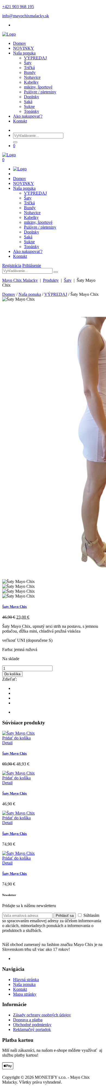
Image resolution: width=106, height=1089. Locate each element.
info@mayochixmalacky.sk (25, 15)
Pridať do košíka (16, 738)
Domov (19, 43)
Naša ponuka (24, 53)
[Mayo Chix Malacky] (9, 34)
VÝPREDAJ (35, 58)
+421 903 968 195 (18, 6)
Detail (7, 743)
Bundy (30, 72)
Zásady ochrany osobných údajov (42, 1015)
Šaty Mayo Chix (14, 607)
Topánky (31, 111)
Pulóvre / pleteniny (40, 92)
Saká (28, 101)
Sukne (29, 106)
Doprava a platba (27, 1019)
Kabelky (31, 82)
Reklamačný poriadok (32, 1029)
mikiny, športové (38, 87)
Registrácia (11, 265)
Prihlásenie (31, 265)
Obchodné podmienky (32, 1024)
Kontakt (20, 121)
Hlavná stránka (26, 979)
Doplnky (31, 96)
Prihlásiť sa (65, 916)
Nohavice (32, 77)
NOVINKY (23, 48)
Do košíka (12, 674)
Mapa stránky (24, 994)
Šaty (28, 62)
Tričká (29, 67)
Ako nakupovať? (27, 116)
